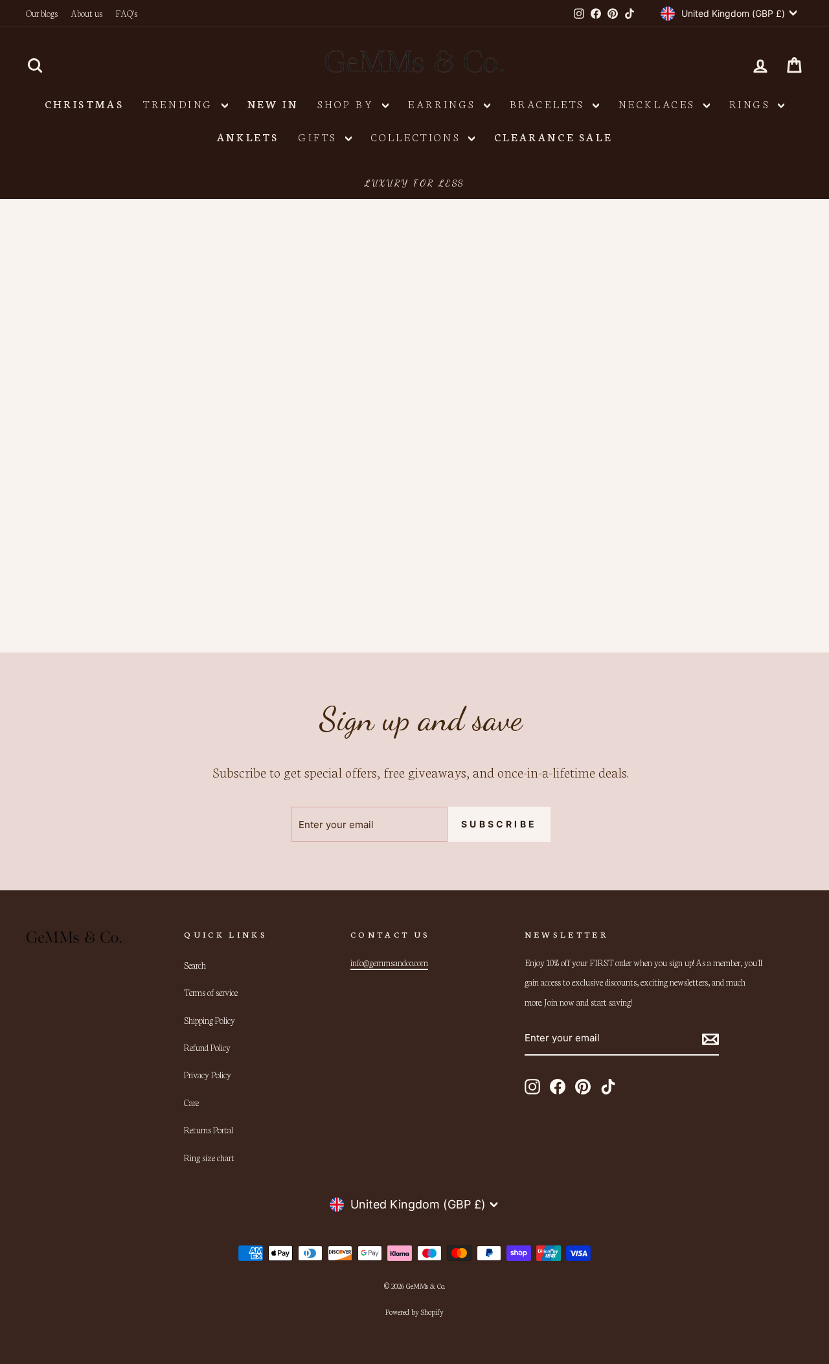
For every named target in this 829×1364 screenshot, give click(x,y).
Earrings (444, 103)
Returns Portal (208, 1129)
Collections (418, 136)
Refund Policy (207, 1047)
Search (195, 964)
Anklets (248, 136)
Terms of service (211, 992)
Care (191, 1102)
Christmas (84, 103)
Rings (752, 103)
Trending (180, 103)
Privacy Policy (207, 1074)
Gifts (320, 136)
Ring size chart (209, 1157)
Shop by (348, 103)
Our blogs (42, 12)
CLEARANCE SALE (553, 136)
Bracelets (549, 103)
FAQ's (126, 12)
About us (86, 12)
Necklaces (659, 103)
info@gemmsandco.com (389, 962)
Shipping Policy (209, 1019)
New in (273, 103)
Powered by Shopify (414, 1311)
